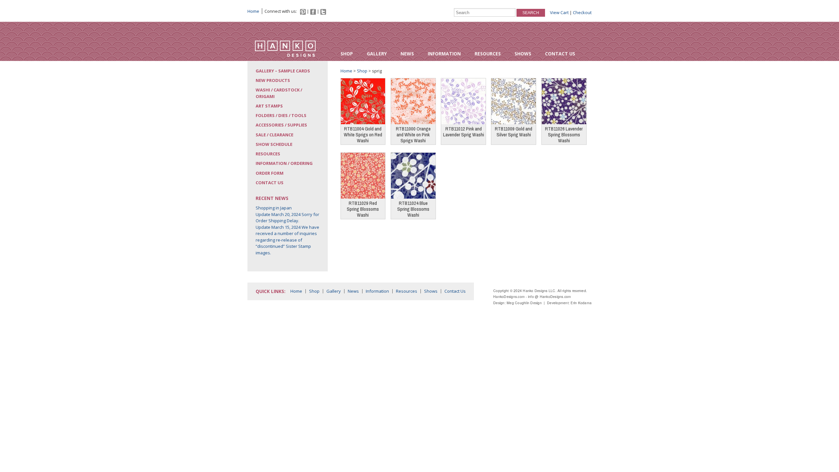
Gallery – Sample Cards (283, 71)
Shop (347, 53)
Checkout (582, 12)
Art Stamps (269, 106)
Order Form (269, 173)
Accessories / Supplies (281, 125)
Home (253, 11)
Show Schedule (274, 144)
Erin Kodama (581, 302)
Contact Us (560, 53)
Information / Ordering (284, 163)
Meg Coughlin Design (524, 302)
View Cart (559, 12)
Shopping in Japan (274, 208)
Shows (523, 53)
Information (444, 53)
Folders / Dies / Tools (281, 115)
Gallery (377, 53)
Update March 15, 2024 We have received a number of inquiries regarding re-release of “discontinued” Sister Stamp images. (287, 240)
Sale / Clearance (274, 135)
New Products (273, 80)
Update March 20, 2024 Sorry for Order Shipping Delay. (287, 217)
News (407, 53)
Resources (488, 53)
